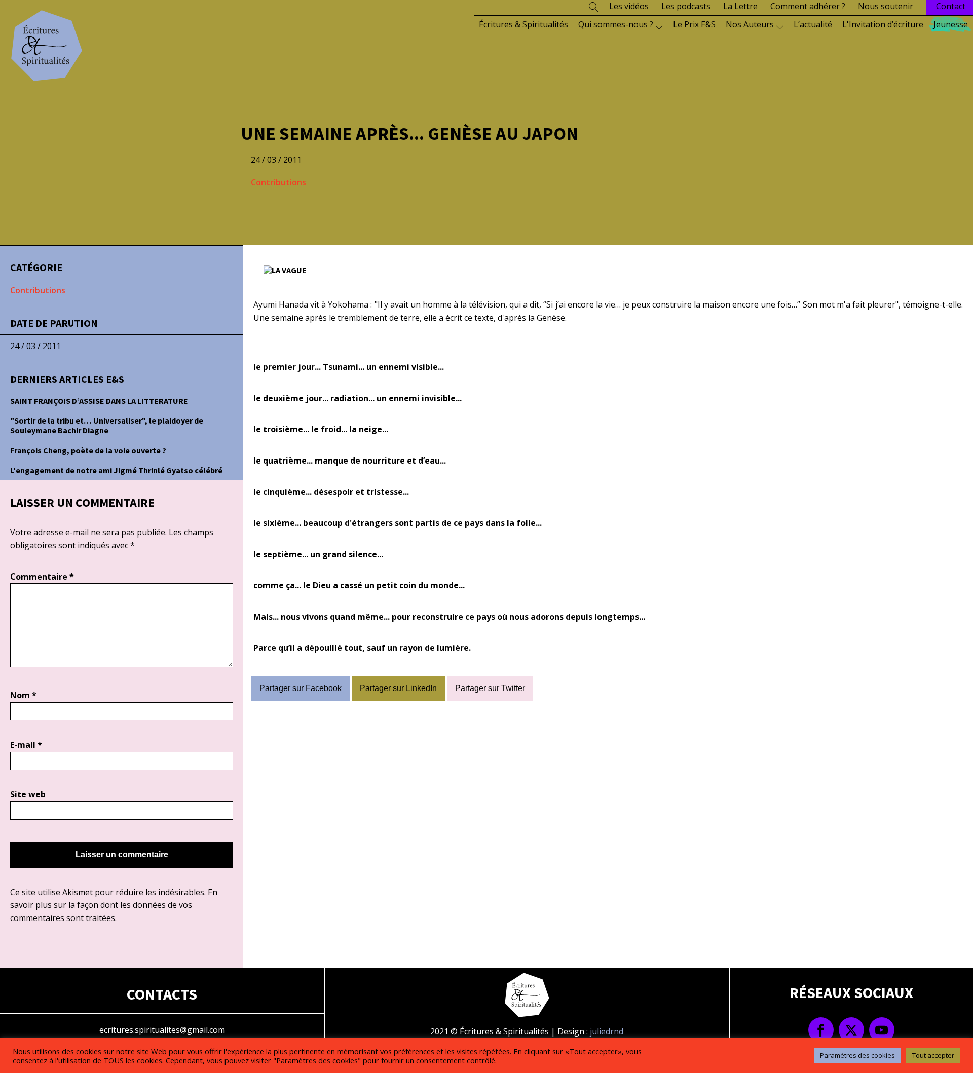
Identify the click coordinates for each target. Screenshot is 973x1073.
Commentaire (42, 576)
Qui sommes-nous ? (615, 24)
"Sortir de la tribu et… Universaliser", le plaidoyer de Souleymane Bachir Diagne (106, 425)
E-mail (26, 744)
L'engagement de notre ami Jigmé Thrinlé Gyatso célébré (116, 470)
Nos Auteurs (750, 24)
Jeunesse (950, 24)
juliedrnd (606, 1031)
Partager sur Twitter (490, 688)
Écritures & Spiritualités (523, 24)
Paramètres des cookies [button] (857, 1055)
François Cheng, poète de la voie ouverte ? (88, 450)
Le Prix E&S (694, 24)
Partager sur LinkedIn (398, 688)
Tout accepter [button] (933, 1055)
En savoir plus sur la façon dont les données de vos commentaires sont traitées (113, 905)
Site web (28, 794)
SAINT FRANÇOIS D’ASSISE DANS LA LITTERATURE (99, 401)
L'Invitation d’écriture (882, 24)
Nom (23, 695)
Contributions (278, 182)
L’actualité (813, 24)
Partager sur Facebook (300, 688)
